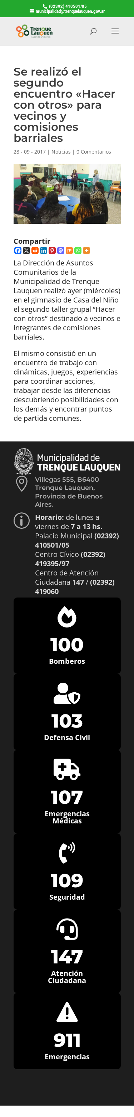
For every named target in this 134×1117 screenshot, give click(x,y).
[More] (86, 250)
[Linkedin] (43, 250)
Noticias (61, 151)
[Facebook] (17, 250)
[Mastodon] (60, 250)
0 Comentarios (93, 151)
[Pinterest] (52, 250)
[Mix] (69, 250)
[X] (26, 250)
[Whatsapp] (77, 250)
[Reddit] (35, 250)
